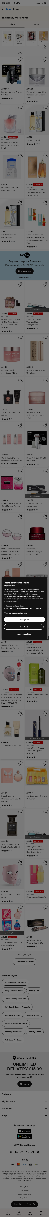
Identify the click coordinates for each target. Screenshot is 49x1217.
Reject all (24, 627)
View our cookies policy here (15, 613)
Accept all (24, 620)
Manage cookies (24, 634)
